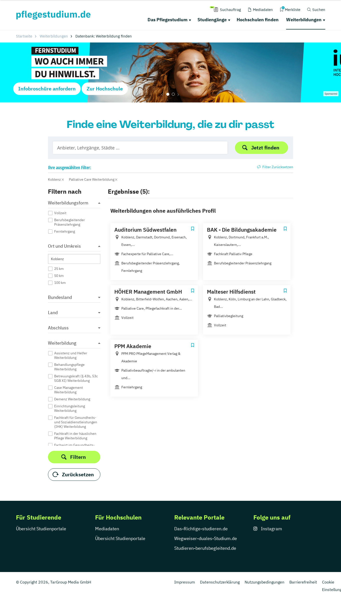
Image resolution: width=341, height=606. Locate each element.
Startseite (24, 36)
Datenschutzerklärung (220, 582)
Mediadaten (107, 529)
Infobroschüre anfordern (47, 88)
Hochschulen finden (258, 19)
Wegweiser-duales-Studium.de (205, 538)
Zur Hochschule (105, 88)
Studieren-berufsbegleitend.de (205, 548)
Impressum (184, 582)
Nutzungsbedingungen (264, 582)
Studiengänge (212, 19)
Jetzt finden (265, 147)
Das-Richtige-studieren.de (201, 529)
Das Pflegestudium (167, 19)
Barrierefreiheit (303, 582)
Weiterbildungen (304, 19)
